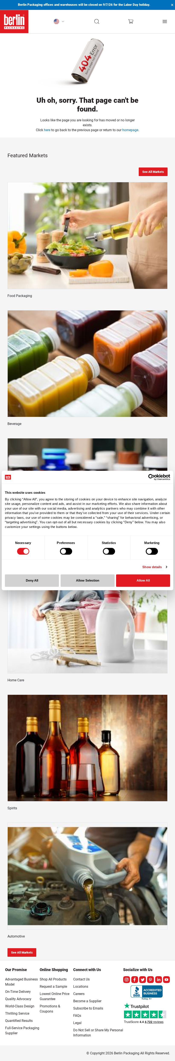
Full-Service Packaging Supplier (22, 1030)
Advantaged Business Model (21, 981)
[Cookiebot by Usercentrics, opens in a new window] (151, 477)
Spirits (12, 808)
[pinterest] (150, 979)
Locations (80, 987)
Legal (77, 1023)
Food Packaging (19, 296)
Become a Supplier (87, 1001)
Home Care (15, 680)
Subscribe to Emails (88, 1008)
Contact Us (81, 979)
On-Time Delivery (18, 992)
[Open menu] (164, 21)
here (47, 130)
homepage (130, 130)
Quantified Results (19, 1021)
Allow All (143, 580)
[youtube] (166, 979)
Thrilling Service (17, 1013)
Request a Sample (53, 987)
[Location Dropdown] (59, 22)
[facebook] (134, 979)
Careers (79, 994)
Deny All (32, 580)
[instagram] (126, 979)
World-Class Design (19, 1006)
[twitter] (142, 979)
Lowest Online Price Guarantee (54, 996)
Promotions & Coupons (50, 1008)
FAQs (77, 1016)
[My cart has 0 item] (130, 21)
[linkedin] (158, 979)
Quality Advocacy (18, 999)
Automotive (16, 936)
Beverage (14, 424)
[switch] (66, 551)
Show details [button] (152, 567)
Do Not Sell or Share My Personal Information (98, 1032)
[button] (97, 21)
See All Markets (153, 171)
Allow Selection (87, 580)
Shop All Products (53, 979)
